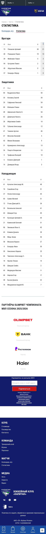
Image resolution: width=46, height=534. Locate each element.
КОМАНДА (7, 440)
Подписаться (24, 388)
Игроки (4, 447)
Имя (9, 44)
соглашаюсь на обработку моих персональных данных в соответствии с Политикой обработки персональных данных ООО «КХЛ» (24, 401)
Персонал (5, 450)
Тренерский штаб (8, 444)
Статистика (20, 31)
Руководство (6, 429)
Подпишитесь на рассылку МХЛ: (23, 378)
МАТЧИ (6, 458)
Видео (4, 483)
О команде (5, 426)
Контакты (5, 433)
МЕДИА (6, 473)
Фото (3, 477)
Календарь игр (7, 31)
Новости (5, 480)
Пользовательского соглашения (23, 396)
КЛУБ (4, 422)
